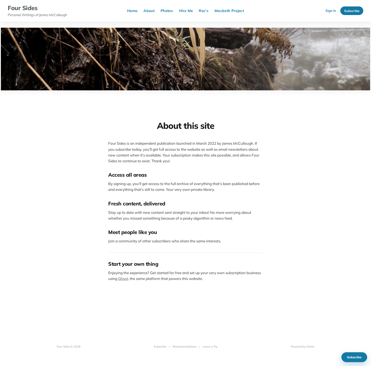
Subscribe (351, 11)
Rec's (203, 10)
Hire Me (186, 10)
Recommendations (184, 346)
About (149, 10)
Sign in (330, 11)
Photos (167, 10)
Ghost (123, 278)
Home (132, 10)
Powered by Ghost (302, 346)
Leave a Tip (210, 346)
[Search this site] (317, 11)
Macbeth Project (229, 10)
